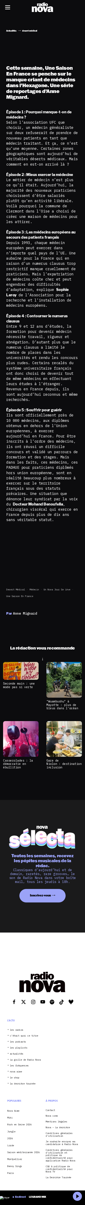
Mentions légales (56, 1121)
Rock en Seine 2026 (19, 1124)
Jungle (11, 1131)
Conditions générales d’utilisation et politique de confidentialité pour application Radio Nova (60, 1155)
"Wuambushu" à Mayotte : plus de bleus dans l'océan (62, 704)
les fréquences (19, 1065)
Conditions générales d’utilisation (59, 1134)
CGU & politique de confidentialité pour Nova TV (59, 1169)
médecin (34, 589)
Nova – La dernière (58, 1127)
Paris (10, 1172)
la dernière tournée (22, 1083)
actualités (16, 1053)
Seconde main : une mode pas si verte (19, 685)
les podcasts (18, 1041)
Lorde (10, 1145)
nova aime (16, 1071)
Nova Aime (13, 1110)
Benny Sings (14, 1166)
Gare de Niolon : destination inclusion (63, 763)
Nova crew (52, 1116)
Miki (10, 1117)
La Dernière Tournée (58, 1177)
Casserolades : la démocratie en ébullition (18, 763)
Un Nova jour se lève (57, 589)
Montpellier (14, 1159)
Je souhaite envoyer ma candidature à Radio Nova (62, 1143)
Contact (50, 1110)
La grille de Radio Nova (25, 1059)
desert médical (15, 589)
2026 (10, 1138)
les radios (16, 1030)
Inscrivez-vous (40, 895)
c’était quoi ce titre (24, 1035)
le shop (14, 1077)
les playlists (18, 1047)
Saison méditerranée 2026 (23, 1152)
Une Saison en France (19, 596)
